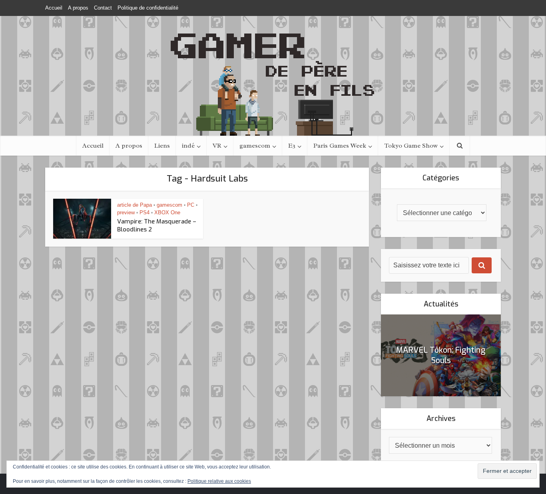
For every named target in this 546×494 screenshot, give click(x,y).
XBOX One (167, 212)
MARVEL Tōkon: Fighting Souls (441, 355)
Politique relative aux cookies (219, 481)
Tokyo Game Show (411, 146)
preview (126, 212)
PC (190, 205)
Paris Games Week (339, 146)
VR (217, 146)
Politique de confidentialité (148, 8)
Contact (103, 8)
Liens (162, 146)
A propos (78, 8)
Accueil (53, 8)
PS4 (144, 212)
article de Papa (134, 205)
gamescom (254, 146)
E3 (291, 146)
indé (188, 146)
